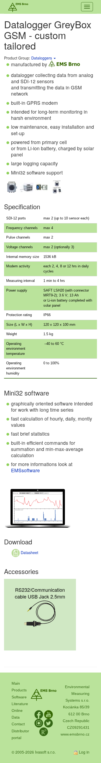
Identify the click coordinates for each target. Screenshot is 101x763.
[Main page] (18, 6)
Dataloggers (41, 58)
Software (19, 697)
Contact (18, 724)
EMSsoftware (25, 470)
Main (16, 683)
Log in (84, 752)
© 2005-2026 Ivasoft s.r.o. (34, 752)
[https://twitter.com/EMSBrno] (48, 723)
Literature (20, 704)
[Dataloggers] (54, 58)
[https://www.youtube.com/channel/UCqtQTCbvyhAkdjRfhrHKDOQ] (48, 714)
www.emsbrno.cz (75, 734)
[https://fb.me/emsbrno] (38, 714)
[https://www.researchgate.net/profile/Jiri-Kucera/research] (43, 731)
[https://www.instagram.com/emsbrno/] (38, 723)
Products (19, 690)
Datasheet (29, 552)
